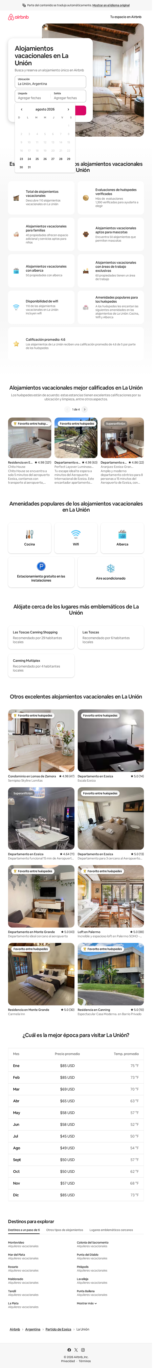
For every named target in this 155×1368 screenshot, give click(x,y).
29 (68, 159)
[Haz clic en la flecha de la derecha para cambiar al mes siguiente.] (68, 109)
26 (45, 159)
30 (21, 167)
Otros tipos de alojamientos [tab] (64, 1230)
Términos (85, 1361)
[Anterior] (67, 409)
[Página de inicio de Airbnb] (18, 17)
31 (29, 167)
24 (29, 159)
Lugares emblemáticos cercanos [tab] (111, 1230)
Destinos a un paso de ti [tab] (24, 1230)
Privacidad (68, 1361)
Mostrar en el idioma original (111, 5)
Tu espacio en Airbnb (125, 17)
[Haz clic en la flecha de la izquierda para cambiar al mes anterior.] (22, 109)
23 (21, 159)
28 (60, 159)
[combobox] (50, 83)
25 (37, 159)
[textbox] (32, 97)
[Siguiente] (84, 409)
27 (52, 159)
